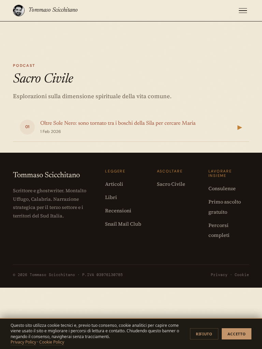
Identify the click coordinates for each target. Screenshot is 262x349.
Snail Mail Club (123, 224)
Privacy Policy (23, 342)
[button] (243, 10)
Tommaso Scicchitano (53, 10)
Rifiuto (204, 333)
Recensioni (118, 210)
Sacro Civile (171, 184)
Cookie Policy (51, 342)
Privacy (219, 274)
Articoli (114, 184)
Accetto (237, 333)
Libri (111, 197)
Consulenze (222, 188)
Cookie (242, 274)
